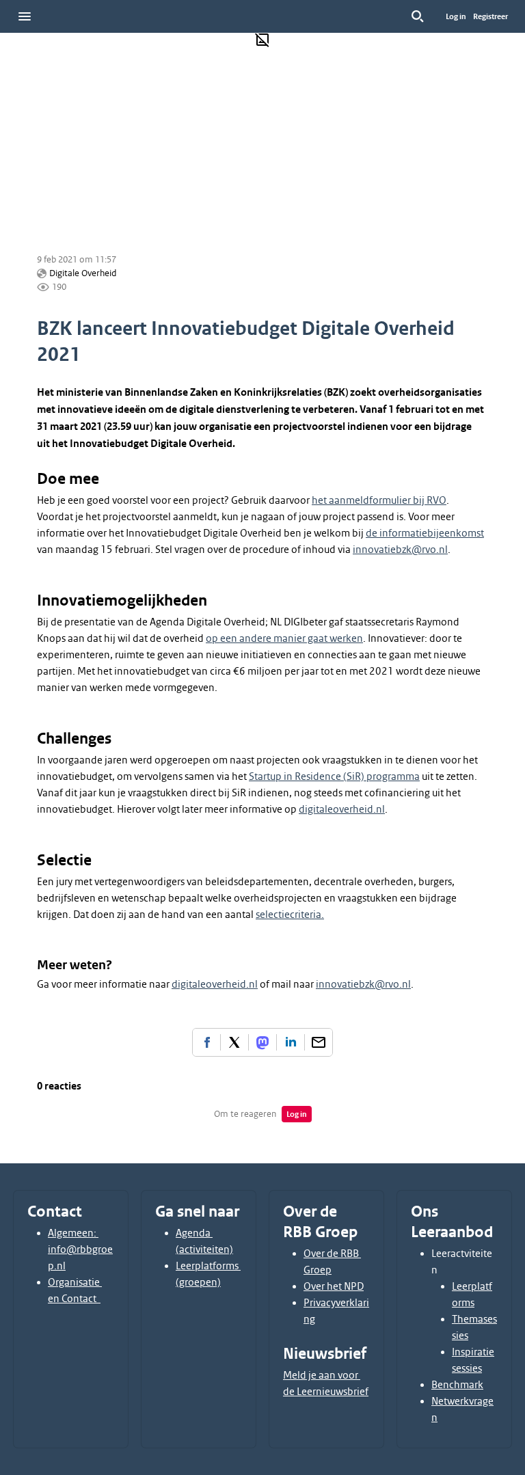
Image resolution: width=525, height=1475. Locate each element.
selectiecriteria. (290, 914)
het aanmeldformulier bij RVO (379, 500)
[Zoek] (417, 16)
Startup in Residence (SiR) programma (334, 776)
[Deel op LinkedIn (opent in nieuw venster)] (290, 1042)
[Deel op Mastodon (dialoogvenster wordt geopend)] (262, 1042)
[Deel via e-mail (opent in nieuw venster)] (318, 1042)
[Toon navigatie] (24, 16)
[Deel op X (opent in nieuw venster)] (234, 1042)
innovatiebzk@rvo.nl (400, 549)
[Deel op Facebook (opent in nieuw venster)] (206, 1042)
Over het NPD (334, 1286)
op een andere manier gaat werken (284, 638)
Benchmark (457, 1385)
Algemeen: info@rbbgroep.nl (80, 1249)
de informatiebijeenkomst (425, 533)
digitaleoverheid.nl (342, 809)
